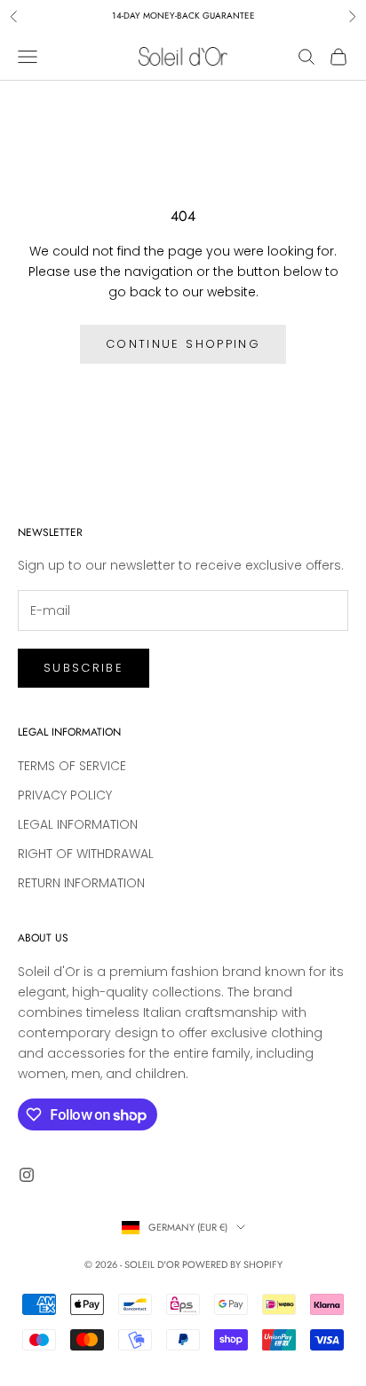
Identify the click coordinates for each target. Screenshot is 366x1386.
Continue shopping (183, 343)
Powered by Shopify (232, 1264)
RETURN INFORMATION (81, 883)
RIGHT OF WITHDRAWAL (86, 853)
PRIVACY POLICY (65, 795)
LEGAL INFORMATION (78, 824)
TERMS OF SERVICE (72, 766)
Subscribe (83, 667)
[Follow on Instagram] (27, 1175)
